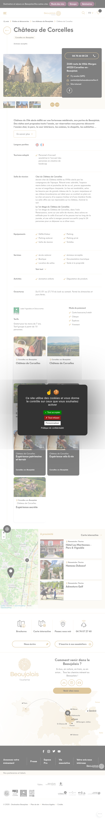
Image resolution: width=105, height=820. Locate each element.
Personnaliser (52, 423)
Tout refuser (53, 418)
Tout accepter (53, 412)
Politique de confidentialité (52, 428)
